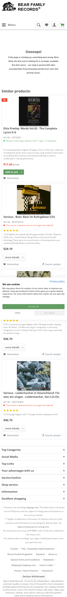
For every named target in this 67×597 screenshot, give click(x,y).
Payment (40, 554)
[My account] (54, 25)
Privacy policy (57, 281)
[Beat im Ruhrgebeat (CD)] (33, 199)
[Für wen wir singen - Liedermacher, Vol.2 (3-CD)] (33, 375)
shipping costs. (32, 507)
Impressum (47, 570)
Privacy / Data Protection (26, 570)
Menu (12, 25)
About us (52, 554)
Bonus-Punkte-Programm (19, 554)
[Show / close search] (38, 25)
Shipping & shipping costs (23, 565)
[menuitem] (8, 25)
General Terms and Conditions (25, 559)
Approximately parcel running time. (33, 526)
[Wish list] (46, 25)
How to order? (47, 565)
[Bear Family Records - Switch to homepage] (9, 7)
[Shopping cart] (62, 25)
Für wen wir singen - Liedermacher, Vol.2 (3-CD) (31, 395)
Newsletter (48, 559)
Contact (14, 548)
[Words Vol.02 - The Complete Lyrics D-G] (33, 111)
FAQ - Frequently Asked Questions (37, 548)
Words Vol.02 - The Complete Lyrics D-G (30, 130)
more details (12, 257)
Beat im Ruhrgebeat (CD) (29, 217)
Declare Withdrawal (34, 576)
